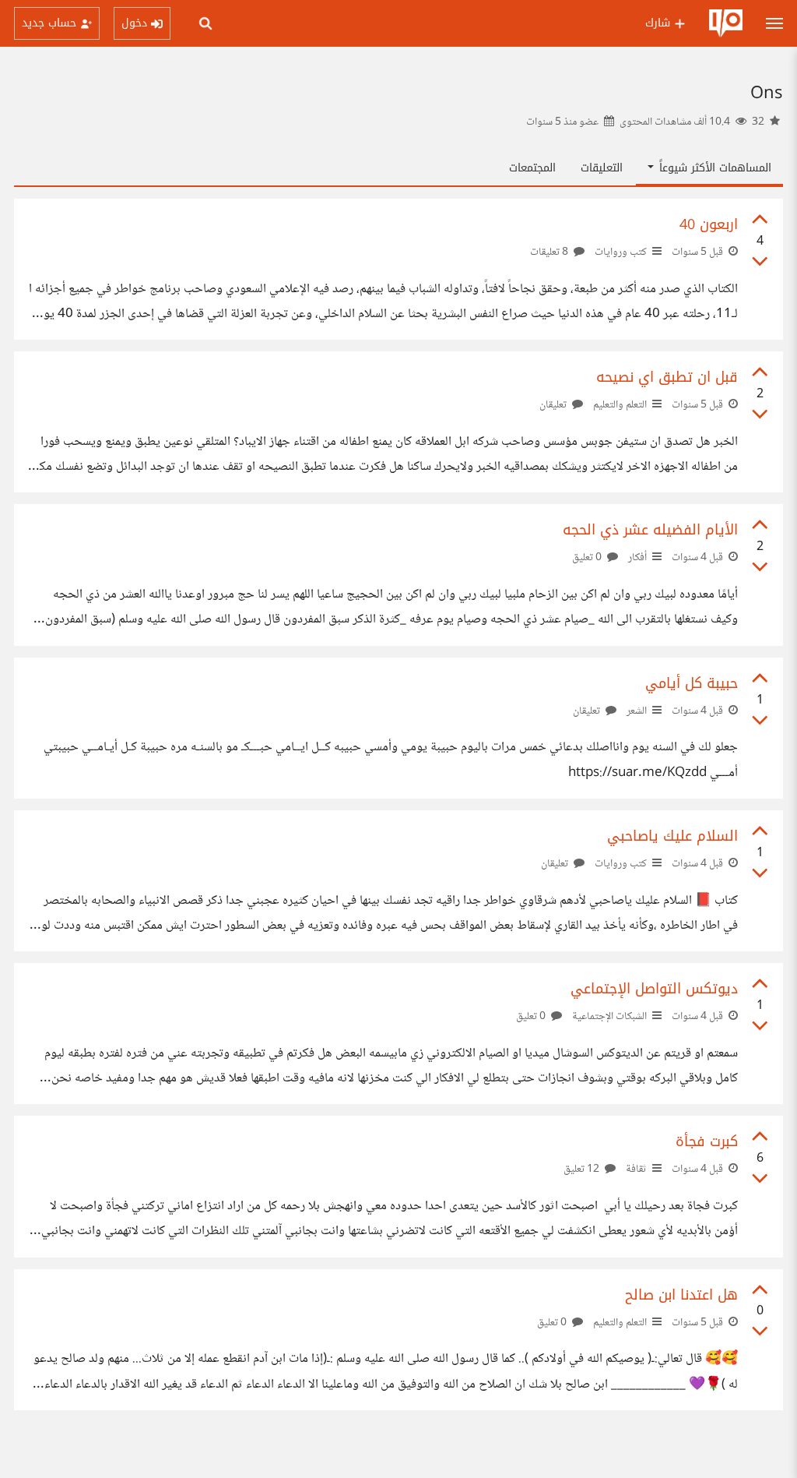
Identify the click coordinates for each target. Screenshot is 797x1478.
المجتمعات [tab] (532, 167)
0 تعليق (588, 558)
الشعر (636, 711)
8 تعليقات (550, 252)
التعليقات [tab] (602, 167)
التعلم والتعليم (620, 405)
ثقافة (636, 1169)
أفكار (637, 558)
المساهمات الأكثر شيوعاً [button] (713, 167)
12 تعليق (583, 1169)
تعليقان (554, 405)
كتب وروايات (620, 252)
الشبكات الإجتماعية (609, 1016)
